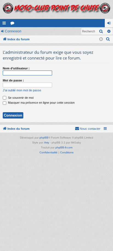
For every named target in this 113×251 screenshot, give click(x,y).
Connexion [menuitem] (110, 24)
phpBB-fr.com (63, 147)
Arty (46, 142)
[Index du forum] (56, 9)
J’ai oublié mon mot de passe (22, 90)
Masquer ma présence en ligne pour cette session (41, 102)
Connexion (13, 31)
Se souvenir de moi (20, 97)
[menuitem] (108, 39)
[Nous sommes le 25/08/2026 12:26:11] (101, 39)
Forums (13, 24)
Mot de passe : (13, 80)
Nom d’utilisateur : (16, 68)
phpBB (43, 137)
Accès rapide (5, 24)
